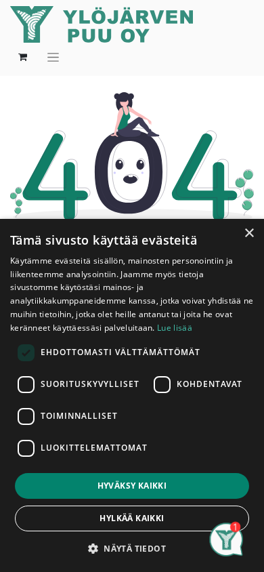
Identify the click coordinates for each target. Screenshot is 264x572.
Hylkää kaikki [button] (132, 518)
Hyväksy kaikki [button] (132, 485)
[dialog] (132, 395)
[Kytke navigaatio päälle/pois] (53, 56)
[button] (132, 548)
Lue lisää (174, 327)
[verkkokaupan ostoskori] (22, 57)
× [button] (249, 233)
